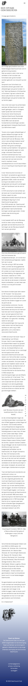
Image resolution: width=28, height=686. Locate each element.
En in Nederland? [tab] (7, 602)
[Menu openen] (24, 3)
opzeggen (14, 670)
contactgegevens (14, 664)
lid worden (14, 668)
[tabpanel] (14, 309)
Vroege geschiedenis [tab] (9, 16)
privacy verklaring (14, 666)
